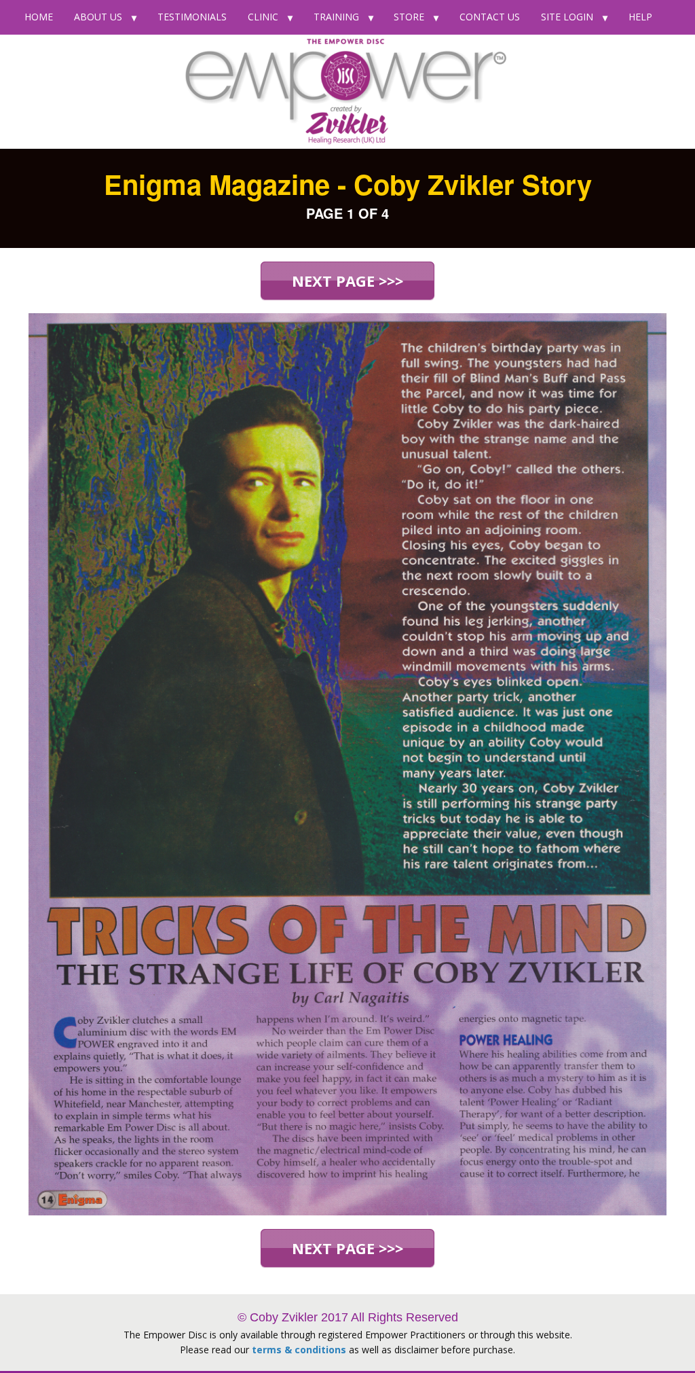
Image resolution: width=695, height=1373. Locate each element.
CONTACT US (489, 16)
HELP (640, 16)
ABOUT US (98, 16)
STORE (409, 16)
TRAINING (336, 16)
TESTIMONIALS (192, 16)
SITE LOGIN (567, 16)
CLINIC (263, 16)
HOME (38, 16)
